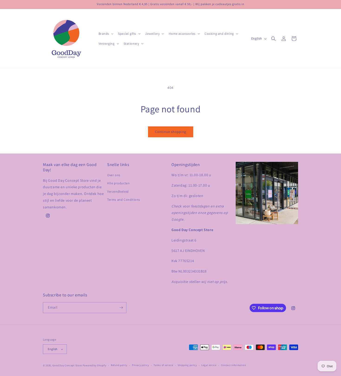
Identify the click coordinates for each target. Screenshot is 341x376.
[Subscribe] (121, 307)
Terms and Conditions (123, 199)
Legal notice (208, 365)
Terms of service (163, 365)
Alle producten (118, 183)
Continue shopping (170, 131)
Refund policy (119, 365)
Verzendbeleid (118, 191)
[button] (106, 33)
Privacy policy (140, 365)
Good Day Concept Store (67, 365)
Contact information (233, 365)
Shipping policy (187, 365)
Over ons (113, 175)
